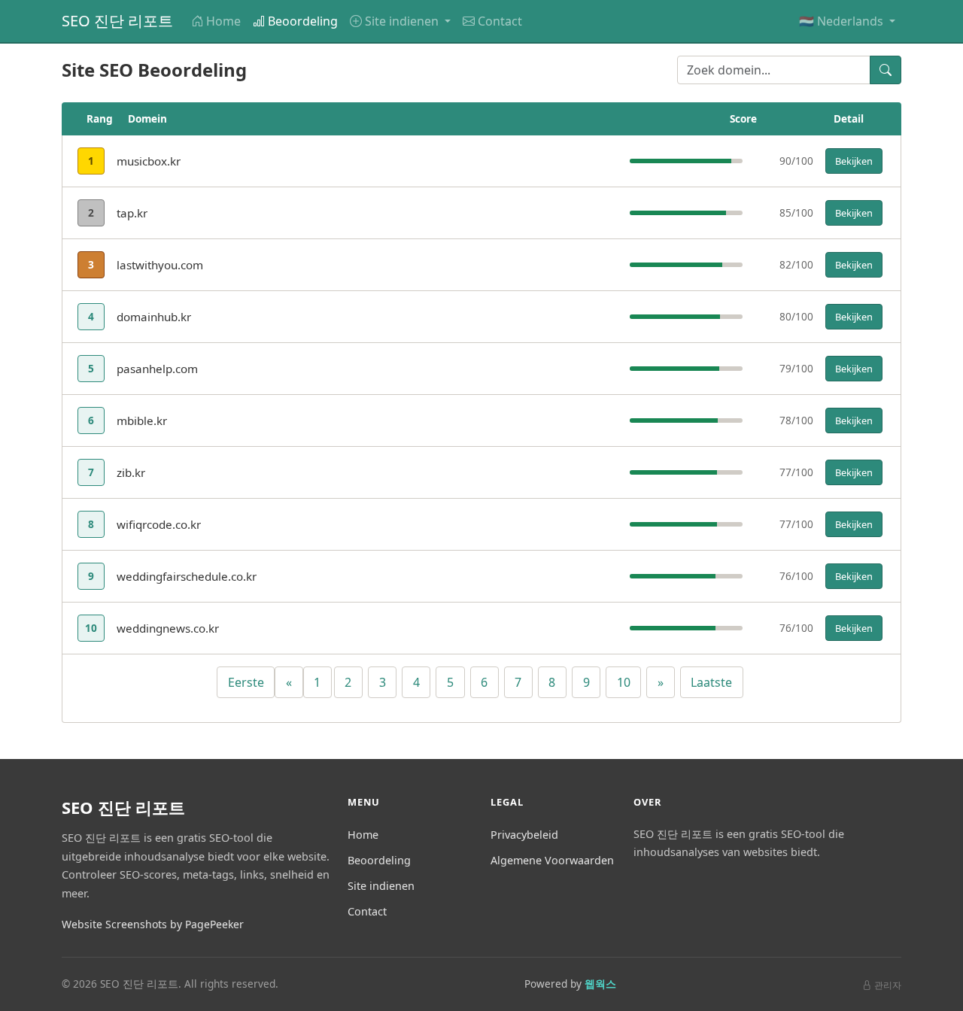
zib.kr (131, 472)
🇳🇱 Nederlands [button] (842, 21)
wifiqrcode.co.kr (159, 524)
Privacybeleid (524, 834)
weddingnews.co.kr (168, 628)
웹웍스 (600, 983)
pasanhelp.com (157, 368)
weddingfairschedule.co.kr (187, 576)
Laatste (711, 682)
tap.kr (132, 212)
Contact (500, 21)
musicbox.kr (149, 160)
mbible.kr (142, 420)
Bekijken (854, 161)
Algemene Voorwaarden (552, 860)
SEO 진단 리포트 (117, 21)
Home (223, 21)
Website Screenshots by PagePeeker (153, 924)
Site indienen (381, 886)
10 (623, 682)
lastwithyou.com (160, 264)
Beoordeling (303, 21)
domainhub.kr (154, 316)
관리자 (887, 985)
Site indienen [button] (403, 21)
